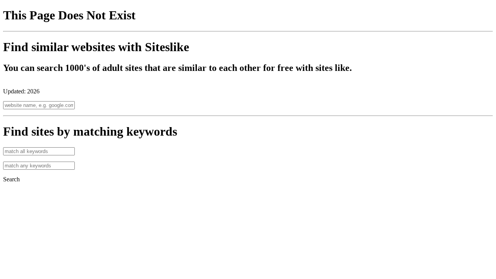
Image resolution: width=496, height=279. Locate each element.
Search (11, 179)
